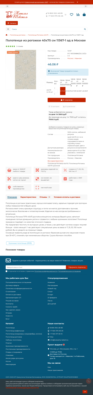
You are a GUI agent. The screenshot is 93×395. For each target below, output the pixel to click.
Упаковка (9, 355)
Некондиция (11, 364)
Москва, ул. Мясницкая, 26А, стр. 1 (63, 349)
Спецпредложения (58, 278)
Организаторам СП (13, 298)
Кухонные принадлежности (17, 346)
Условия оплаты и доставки (67, 197)
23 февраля (52, 298)
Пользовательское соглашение (18, 282)
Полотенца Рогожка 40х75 (38, 35)
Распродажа (53, 285)
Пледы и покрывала (14, 352)
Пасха (50, 301)
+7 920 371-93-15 (56, 334)
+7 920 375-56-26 (55, 16)
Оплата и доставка (13, 294)
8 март (50, 294)
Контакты (9, 304)
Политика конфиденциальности (19, 288)
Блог (8, 319)
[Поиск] (85, 29)
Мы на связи (54, 363)
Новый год (52, 288)
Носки (8, 361)
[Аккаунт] (85, 6)
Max (51, 337)
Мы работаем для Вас (17, 278)
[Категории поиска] (8, 29)
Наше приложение (55, 370)
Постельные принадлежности (18, 349)
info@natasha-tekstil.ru (59, 340)
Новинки (51, 282)
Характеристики (28, 197)
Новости (9, 316)
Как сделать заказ (13, 310)
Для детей (52, 304)
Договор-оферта (12, 285)
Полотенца (10, 328)
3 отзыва (19, 46)
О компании (11, 291)
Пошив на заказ (12, 301)
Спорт (50, 291)
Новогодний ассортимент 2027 (36, 2)
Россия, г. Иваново (74, 58)
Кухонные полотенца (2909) (20, 243)
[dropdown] (7, 6)
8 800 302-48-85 (55, 13)
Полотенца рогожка (17, 35)
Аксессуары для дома (14, 358)
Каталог (10, 323)
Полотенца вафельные (15, 331)
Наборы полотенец (13, 340)
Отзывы (45, 197)
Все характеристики (55, 161)
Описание (12, 197)
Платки (9, 343)
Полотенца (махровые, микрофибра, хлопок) (24, 334)
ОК (85, 392)
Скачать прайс (11, 307)
